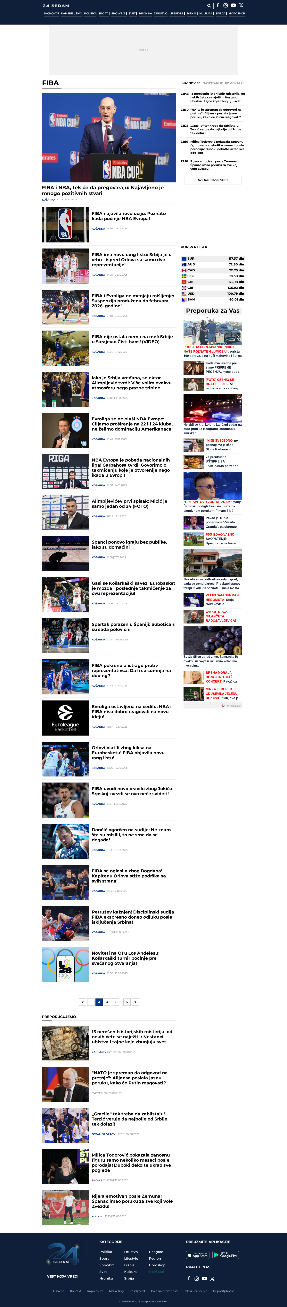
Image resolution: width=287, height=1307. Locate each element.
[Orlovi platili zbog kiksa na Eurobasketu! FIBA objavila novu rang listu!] (65, 759)
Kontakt (75, 1291)
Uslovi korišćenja (195, 1291)
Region (155, 1258)
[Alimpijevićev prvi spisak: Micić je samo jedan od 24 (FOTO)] (65, 512)
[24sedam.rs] (55, 5)
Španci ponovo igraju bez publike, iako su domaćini (129, 545)
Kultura (206, 13)
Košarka (48, 199)
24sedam (128, 1301)
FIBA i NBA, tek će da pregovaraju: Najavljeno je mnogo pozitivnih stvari (103, 191)
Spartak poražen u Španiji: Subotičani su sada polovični (134, 627)
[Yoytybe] (233, 6)
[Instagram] (225, 6)
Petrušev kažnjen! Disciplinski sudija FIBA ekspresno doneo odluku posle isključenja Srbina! (133, 917)
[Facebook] (218, 6)
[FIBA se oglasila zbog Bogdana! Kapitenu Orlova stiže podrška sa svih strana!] (65, 882)
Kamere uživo (71, 13)
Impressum (95, 1291)
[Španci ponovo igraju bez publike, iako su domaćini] (65, 553)
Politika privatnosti (164, 1291)
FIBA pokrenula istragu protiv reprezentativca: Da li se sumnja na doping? (131, 670)
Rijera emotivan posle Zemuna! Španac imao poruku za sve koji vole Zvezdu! (132, 1201)
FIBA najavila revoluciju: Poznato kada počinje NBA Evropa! (129, 216)
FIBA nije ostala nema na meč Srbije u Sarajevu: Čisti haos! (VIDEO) (132, 339)
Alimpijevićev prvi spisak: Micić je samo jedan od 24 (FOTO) (129, 504)
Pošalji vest (137, 1291)
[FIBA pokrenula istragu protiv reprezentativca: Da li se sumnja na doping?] (65, 676)
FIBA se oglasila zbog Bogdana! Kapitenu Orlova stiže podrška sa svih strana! (129, 876)
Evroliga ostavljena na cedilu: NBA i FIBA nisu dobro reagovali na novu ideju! (132, 712)
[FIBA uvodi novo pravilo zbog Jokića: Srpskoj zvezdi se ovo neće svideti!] (65, 800)
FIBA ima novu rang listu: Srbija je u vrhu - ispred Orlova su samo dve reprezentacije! (132, 260)
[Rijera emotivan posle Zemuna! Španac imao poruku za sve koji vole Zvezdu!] (65, 1207)
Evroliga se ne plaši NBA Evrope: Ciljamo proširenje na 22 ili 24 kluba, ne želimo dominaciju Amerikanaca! (132, 424)
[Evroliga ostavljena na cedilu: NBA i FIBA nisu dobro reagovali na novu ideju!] (65, 718)
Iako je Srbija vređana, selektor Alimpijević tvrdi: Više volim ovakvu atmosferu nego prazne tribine (132, 383)
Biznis (192, 13)
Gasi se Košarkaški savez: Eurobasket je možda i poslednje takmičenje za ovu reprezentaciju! (133, 588)
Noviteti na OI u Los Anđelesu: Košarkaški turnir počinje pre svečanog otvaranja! (126, 958)
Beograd (156, 1252)
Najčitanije (213, 83)
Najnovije (51, 13)
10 (127, 1002)
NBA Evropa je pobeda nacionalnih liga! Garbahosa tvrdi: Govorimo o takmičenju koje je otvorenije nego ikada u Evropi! (131, 468)
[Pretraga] (209, 5)
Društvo (161, 13)
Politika (90, 13)
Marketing (116, 1291)
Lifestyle (176, 13)
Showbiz (118, 13)
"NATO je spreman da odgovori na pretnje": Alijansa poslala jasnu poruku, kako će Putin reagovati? (130, 1078)
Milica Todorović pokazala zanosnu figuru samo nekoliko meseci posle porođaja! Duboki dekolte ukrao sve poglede (131, 1163)
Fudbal (97, 1216)
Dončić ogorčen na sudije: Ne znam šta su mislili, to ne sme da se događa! (131, 835)
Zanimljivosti (102, 1052)
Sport (104, 13)
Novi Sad (156, 1271)
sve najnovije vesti (213, 180)
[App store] (197, 1255)
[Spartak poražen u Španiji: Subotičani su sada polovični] (65, 635)
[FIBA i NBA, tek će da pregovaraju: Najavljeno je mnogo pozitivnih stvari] (109, 137)
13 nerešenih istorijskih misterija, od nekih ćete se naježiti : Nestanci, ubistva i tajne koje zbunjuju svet (132, 1037)
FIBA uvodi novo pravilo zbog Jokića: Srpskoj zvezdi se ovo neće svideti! (133, 791)
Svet (132, 13)
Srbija (221, 13)
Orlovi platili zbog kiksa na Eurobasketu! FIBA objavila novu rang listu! (128, 753)
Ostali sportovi (104, 1134)
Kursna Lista (194, 247)
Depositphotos (223, 1291)
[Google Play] (225, 1255)
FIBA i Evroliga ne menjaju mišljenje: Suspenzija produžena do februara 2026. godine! (133, 301)
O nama (58, 1291)
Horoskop (237, 13)
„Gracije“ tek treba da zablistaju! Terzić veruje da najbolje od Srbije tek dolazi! (129, 1119)
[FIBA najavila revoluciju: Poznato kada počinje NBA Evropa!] (65, 224)
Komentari (234, 83)
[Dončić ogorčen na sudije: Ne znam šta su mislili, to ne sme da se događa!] (65, 841)
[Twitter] (241, 6)
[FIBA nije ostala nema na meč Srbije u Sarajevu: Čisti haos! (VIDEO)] (65, 348)
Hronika (145, 13)
